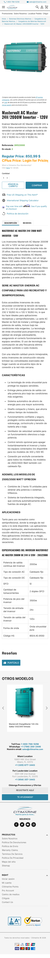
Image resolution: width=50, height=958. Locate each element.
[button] (3, 7)
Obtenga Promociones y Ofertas (25, 785)
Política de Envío (10, 846)
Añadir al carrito (13, 185)
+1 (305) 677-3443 (25, 765)
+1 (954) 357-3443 (25, 779)
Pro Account (8, 890)
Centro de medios (10, 894)
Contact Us (7, 902)
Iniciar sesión (8, 879)
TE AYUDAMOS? (25, 797)
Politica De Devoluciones (14, 842)
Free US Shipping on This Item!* (22, 194)
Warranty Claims (10, 850)
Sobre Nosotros (20, 13)
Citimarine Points (10, 886)
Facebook (16, 824)
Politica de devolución (17, 213)
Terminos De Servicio (12, 854)
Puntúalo (11, 662)
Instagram (33, 824)
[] (37, 7)
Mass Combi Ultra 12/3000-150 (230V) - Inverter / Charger (22, 725)
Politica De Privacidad (12, 858)
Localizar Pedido (35, 13)
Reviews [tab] (27, 223)
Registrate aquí (25, 790)
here (8, 168)
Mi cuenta (6, 882)
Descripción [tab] (10, 223)
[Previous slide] (4, 708)
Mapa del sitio (9, 861)
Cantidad (6, 173)
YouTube (28, 824)
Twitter (22, 824)
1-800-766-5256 (12, 2)
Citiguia (46, 13)
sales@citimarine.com (37, 2)
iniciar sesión (6, 105)
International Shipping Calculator (23, 200)
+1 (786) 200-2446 (31, 746)
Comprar (37, 185)
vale (5, 102)
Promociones (7, 13)
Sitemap (6, 865)
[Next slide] (46, 708)
